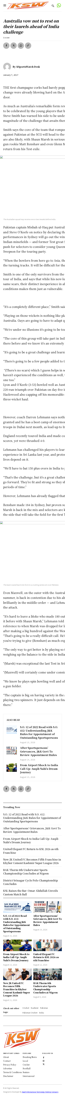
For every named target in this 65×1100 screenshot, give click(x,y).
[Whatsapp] (59, 6)
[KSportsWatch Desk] (8, 67)
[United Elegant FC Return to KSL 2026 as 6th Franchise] (47, 945)
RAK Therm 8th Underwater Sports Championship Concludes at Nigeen (45, 988)
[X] (13, 45)
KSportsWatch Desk (28, 66)
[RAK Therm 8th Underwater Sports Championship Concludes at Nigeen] (47, 974)
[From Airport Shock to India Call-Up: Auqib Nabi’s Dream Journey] (11, 767)
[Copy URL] (28, 45)
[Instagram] (43, 1060)
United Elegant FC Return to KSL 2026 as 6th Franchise (46, 957)
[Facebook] (6, 45)
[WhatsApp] (21, 45)
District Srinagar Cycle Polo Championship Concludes (30, 882)
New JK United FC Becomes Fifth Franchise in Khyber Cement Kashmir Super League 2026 (16, 989)
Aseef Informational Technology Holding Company (40, 1092)
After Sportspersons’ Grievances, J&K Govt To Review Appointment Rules (38, 751)
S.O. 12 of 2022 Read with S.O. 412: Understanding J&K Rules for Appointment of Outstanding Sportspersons (39, 732)
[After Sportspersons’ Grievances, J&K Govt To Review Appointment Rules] (11, 750)
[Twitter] (43, 1063)
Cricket (6, 37)
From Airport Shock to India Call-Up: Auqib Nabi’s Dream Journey (39, 768)
